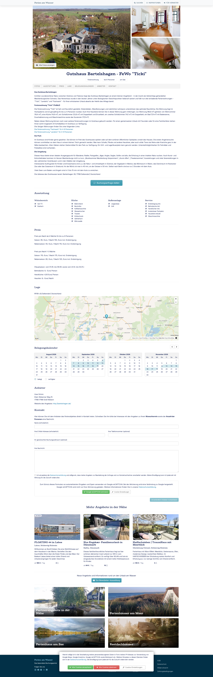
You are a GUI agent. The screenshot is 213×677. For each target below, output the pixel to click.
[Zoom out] (176, 302)
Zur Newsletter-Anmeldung (107, 580)
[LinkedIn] (47, 670)
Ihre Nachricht (39, 448)
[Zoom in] (176, 298)
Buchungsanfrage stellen (107, 183)
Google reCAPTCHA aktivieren (96, 492)
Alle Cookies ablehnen (107, 667)
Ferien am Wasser (43, 2)
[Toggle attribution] (176, 338)
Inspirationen (154, 3)
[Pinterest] (41, 670)
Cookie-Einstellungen (133, 667)
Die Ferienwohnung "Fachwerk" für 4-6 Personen (53, 129)
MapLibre (135, 338)
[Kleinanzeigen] (44, 670)
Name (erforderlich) (41, 423)
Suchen (139, 3)
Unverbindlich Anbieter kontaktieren (164, 500)
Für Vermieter (172, 3)
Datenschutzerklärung (78, 659)
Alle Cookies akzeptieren (81, 667)
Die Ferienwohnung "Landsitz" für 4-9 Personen (53, 132)
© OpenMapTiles (153, 338)
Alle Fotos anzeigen (47, 65)
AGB (159, 660)
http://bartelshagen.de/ (62, 403)
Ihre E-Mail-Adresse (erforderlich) (46, 431)
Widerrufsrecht (162, 668)
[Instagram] (35, 670)
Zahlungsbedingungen (165, 671)
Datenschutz (162, 664)
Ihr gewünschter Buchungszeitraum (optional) (50, 440)
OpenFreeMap (143, 338)
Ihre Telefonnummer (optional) (119, 431)
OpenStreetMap (169, 338)
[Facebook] (38, 670)
